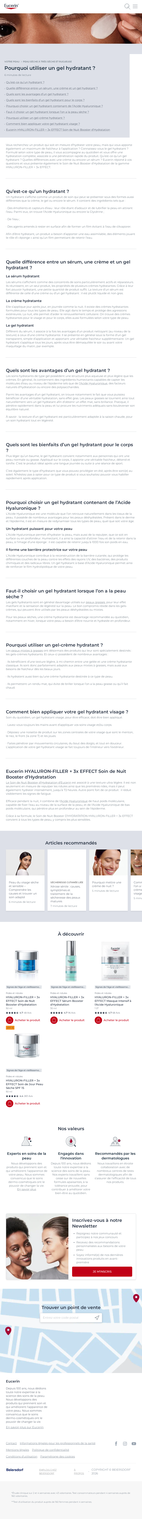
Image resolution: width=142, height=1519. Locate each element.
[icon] (97, 1317)
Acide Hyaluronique (74, 801)
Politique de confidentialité (50, 1450)
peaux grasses (95, 602)
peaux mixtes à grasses (27, 650)
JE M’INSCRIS (102, 1271)
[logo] (11, 6)
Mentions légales (17, 1450)
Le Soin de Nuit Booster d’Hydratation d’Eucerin (38, 782)
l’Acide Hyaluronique (93, 383)
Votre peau (11, 61)
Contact (11, 1443)
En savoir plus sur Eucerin (25, 1427)
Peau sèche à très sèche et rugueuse (47, 61)
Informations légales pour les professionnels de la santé (57, 1443)
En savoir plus (26, 1189)
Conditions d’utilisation (21, 1456)
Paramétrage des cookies (57, 1456)
